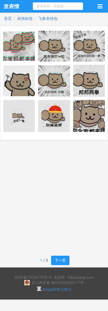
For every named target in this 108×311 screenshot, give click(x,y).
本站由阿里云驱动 (56, 289)
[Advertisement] (54, 198)
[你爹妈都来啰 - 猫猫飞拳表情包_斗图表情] (19, 46)
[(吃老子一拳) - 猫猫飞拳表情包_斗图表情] (19, 116)
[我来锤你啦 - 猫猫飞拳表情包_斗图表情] (54, 46)
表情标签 (25, 19)
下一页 (60, 260)
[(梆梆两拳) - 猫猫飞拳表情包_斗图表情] (89, 81)
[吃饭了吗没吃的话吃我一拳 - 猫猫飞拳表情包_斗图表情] (89, 46)
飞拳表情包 (48, 19)
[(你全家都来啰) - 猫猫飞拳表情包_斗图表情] (89, 116)
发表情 (11, 6)
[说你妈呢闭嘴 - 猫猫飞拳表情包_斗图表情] (54, 80)
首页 (8, 19)
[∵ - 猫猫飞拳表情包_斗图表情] (19, 80)
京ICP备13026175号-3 (32, 277)
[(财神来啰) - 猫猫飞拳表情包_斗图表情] (54, 116)
